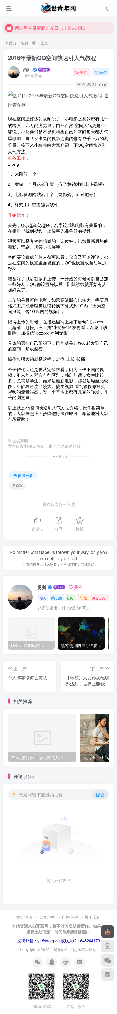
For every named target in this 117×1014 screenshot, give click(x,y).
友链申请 (24, 917)
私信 (103, 72)
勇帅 (27, 69)
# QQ (17, 485)
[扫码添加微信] (107, 960)
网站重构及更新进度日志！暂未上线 (50, 28)
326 (59, 597)
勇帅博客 (59, 949)
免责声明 (47, 917)
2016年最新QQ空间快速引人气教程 (52, 58)
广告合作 (70, 917)
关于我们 (93, 917)
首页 (12, 42)
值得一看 (28, 42)
